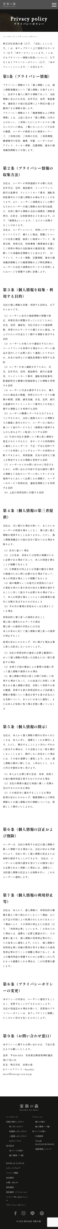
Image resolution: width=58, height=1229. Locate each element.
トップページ (12, 1116)
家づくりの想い (39, 1131)
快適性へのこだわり (18, 1131)
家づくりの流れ (16, 1150)
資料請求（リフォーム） (17, 1192)
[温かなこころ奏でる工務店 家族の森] (9, 4)
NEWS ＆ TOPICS (15, 1163)
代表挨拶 (39, 1136)
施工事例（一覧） (17, 1155)
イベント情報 (12, 1172)
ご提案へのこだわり (18, 1136)
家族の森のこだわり (15, 1121)
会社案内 (10, 1177)
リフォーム (37, 1116)
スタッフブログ (13, 1168)
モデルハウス (15, 1141)
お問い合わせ (12, 1182)
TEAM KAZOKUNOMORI (44, 1142)
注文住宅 (10, 1145)
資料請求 (10, 1187)
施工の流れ (40, 1121)
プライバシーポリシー (16, 1205)
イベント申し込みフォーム (17, 1198)
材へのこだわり (16, 1126)
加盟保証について (43, 1149)
